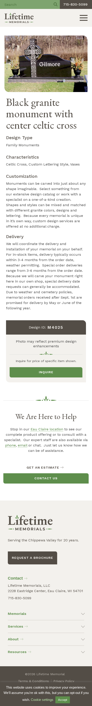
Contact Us (46, 478)
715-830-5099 (75, 4)
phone (10, 445)
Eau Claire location (47, 429)
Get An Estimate (43, 467)
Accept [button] (62, 700)
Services (15, 626)
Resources (17, 652)
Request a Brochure (32, 557)
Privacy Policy (63, 681)
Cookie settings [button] (42, 700)
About (13, 639)
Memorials (17, 614)
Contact (15, 578)
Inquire (46, 372)
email (22, 445)
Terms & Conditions (33, 681)
